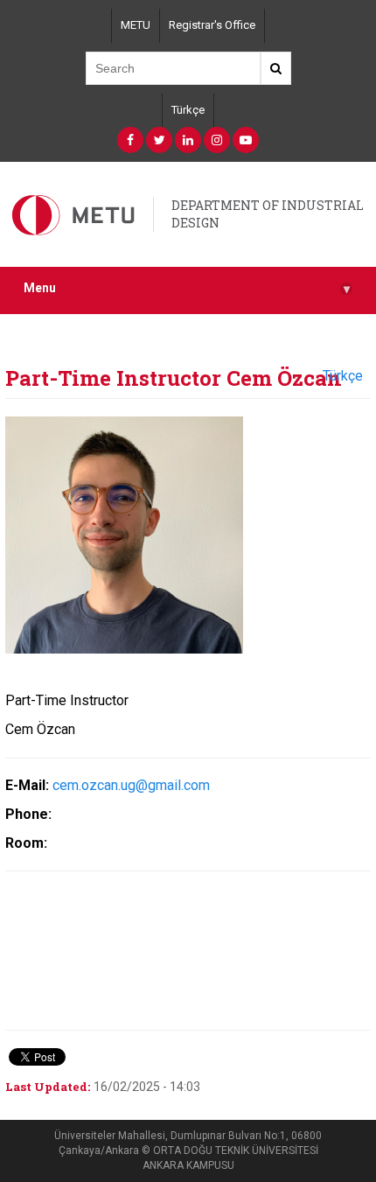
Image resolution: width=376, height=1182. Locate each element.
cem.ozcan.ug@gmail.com (131, 785)
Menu (187, 288)
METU (135, 24)
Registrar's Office (212, 24)
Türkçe (188, 109)
